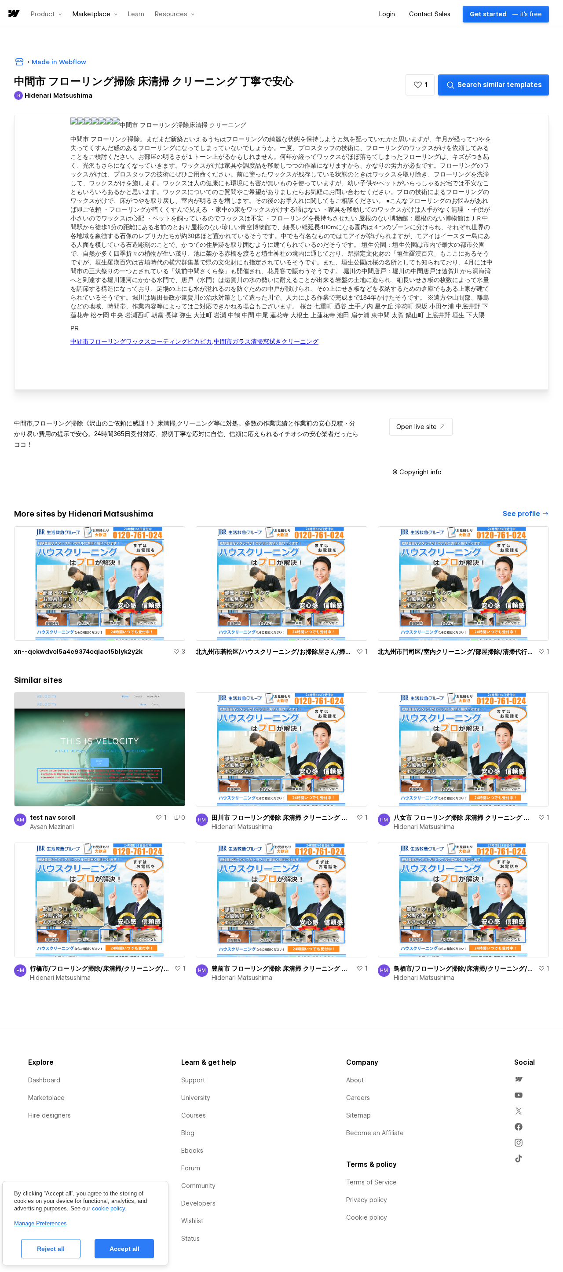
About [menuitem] (355, 1080)
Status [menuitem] (190, 1238)
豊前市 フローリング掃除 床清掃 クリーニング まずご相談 (282, 968)
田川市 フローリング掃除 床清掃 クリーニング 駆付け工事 (282, 817)
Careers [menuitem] (358, 1097)
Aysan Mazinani (52, 826)
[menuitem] (518, 1079)
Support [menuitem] (193, 1080)
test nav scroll (53, 817)
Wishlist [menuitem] (192, 1220)
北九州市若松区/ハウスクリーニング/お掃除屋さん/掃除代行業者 (274, 651)
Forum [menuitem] (190, 1168)
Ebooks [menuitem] (192, 1150)
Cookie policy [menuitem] (366, 1217)
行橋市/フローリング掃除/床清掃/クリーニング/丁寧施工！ (100, 968)
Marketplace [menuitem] (46, 1097)
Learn (136, 14)
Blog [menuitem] (187, 1132)
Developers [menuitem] (198, 1203)
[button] (46, 14)
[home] (13, 14)
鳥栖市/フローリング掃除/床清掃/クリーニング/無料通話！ (464, 968)
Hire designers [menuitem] (49, 1115)
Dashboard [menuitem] (44, 1080)
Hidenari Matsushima (242, 826)
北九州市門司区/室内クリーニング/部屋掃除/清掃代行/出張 (456, 651)
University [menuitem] (195, 1097)
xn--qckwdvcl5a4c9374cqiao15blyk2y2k (78, 651)
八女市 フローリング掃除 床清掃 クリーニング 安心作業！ (464, 817)
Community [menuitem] (198, 1185)
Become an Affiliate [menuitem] (375, 1132)
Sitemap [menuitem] (358, 1115)
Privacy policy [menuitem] (366, 1199)
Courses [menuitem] (193, 1115)
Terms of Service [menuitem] (371, 1182)
